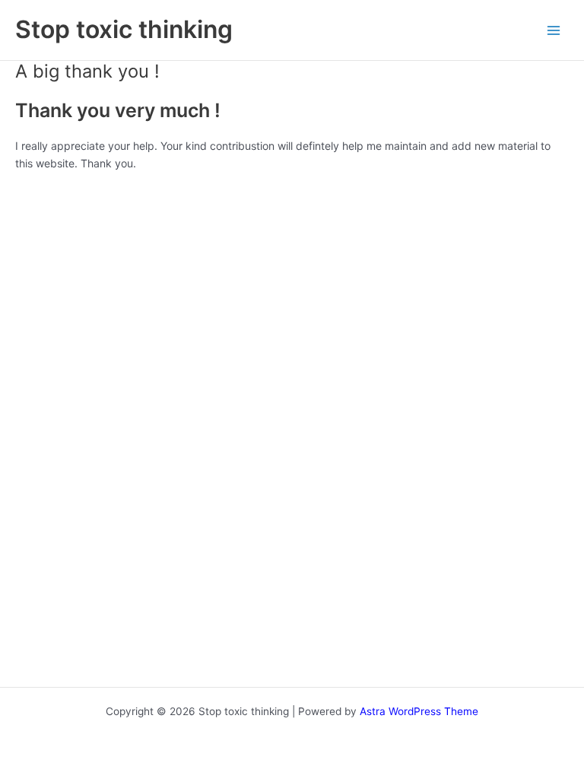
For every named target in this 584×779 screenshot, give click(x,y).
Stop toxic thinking (124, 29)
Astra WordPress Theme (419, 711)
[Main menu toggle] (554, 30)
